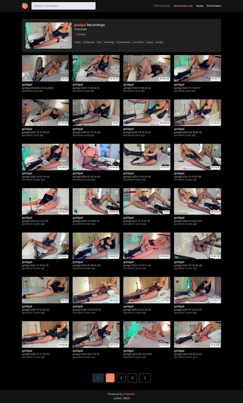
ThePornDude (161, 5)
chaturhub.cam (183, 5)
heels (78, 42)
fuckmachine (123, 42)
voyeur (149, 42)
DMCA (126, 398)
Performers (214, 5)
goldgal (27, 84)
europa (159, 42)
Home (199, 5)
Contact (117, 398)
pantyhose (88, 42)
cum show (138, 42)
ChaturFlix (129, 394)
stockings (109, 42)
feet (99, 42)
